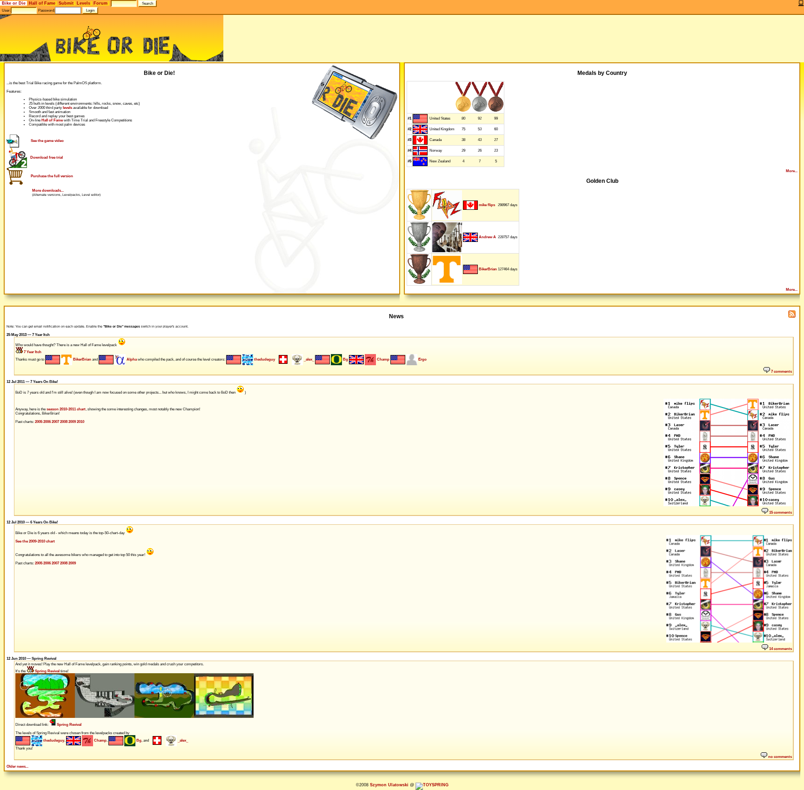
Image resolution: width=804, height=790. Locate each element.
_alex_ (308, 359)
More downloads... (48, 190)
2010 (80, 422)
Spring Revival (47, 671)
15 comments (780, 512)
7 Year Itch (32, 352)
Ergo (422, 359)
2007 (55, 422)
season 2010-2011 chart (66, 409)
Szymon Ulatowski (389, 785)
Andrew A (487, 237)
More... (791, 171)
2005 (38, 422)
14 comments (780, 649)
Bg (345, 359)
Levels (83, 3)
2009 (72, 422)
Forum (100, 3)
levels (67, 108)
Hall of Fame (42, 3)
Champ (382, 359)
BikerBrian (488, 269)
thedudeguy (264, 359)
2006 (47, 422)
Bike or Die (14, 3)
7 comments (781, 371)
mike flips (487, 205)
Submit (66, 3)
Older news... (17, 766)
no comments (779, 757)
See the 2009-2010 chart (35, 541)
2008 (63, 422)
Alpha (131, 359)
